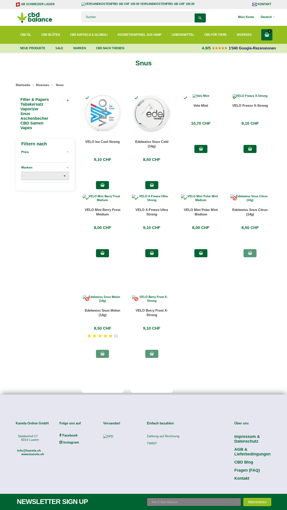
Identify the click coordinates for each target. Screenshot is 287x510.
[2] (94, 336)
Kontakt (264, 4)
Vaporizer (29, 109)
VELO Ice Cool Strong (102, 142)
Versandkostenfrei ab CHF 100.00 (166, 4)
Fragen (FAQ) (247, 470)
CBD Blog (243, 462)
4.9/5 (207, 48)
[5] (111, 336)
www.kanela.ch (32, 454)
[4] (105, 336)
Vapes (26, 128)
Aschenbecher (34, 118)
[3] (100, 336)
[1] (89, 336)
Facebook (69, 435)
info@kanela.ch (29, 450)
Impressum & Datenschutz (247, 438)
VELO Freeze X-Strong (250, 105)
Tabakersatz (31, 104)
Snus (25, 113)
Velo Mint (201, 105)
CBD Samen (31, 123)
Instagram (70, 442)
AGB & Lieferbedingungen (252, 451)
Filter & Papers (34, 99)
